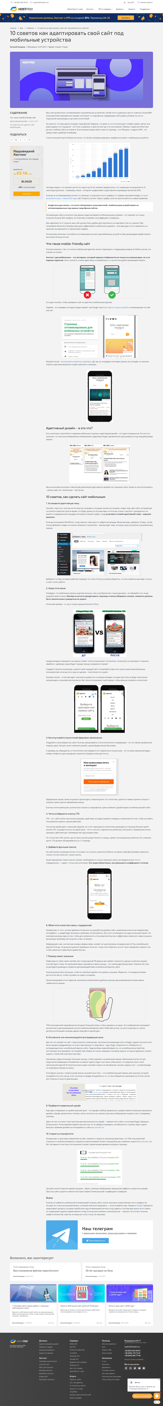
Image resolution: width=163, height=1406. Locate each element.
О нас (104, 1361)
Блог (103, 1347)
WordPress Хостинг (46, 1374)
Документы (106, 1367)
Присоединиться (97, 1240)
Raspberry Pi (74, 1365)
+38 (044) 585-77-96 (132, 1355)
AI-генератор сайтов (77, 1386)
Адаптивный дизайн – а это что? (24, 121)
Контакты (105, 1364)
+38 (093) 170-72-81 (132, 1353)
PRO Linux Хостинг (46, 1367)
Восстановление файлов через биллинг (36, 1270)
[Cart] (124, 2)
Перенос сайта (75, 1380)
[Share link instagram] (25, 139)
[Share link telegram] (16, 139)
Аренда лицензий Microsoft (80, 1395)
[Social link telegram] (143, 1368)
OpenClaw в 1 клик (75, 9)
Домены (119, 9)
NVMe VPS (73, 1344)
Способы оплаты (108, 1370)
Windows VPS (75, 1356)
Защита (131, 9)
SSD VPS (73, 1347)
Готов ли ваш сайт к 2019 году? (121, 1306)
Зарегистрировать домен (49, 1344)
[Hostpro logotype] (21, 9)
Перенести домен (46, 1347)
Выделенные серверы (78, 1362)
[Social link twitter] (135, 1368)
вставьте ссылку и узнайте (117, 307)
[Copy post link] (11, 139)
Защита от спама (76, 1389)
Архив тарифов (75, 1398)
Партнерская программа (111, 1377)
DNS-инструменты (109, 1344)
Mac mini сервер (76, 1368)
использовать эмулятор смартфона (76, 361)
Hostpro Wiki (106, 1350)
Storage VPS (74, 1359)
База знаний (107, 1353)
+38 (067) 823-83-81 (132, 1350)
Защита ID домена (46, 1353)
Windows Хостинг (45, 1370)
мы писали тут (98, 1127)
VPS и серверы (104, 9)
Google (139, 1205)
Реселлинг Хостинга (46, 1380)
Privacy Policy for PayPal (111, 1380)
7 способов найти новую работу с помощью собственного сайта (30, 1307)
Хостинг (89, 9)
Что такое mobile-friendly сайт (23, 118)
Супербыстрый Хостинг (48, 1361)
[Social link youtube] (139, 1368)
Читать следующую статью (95, 1267)
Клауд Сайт (43, 1377)
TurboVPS (73, 1353)
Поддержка (145, 9)
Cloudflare (73, 1392)
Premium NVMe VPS (77, 1350)
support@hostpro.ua (132, 1346)
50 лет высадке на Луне (99, 1270)
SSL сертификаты (76, 1383)
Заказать (126, 17)
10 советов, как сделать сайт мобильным (22, 126)
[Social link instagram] (130, 1368)
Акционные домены (46, 1350)
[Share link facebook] (20, 139)
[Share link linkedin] (29, 139)
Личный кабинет (108, 1374)
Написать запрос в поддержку (133, 1359)
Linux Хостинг (44, 1364)
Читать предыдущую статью (23, 1267)
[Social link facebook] (126, 1368)
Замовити (26, 194)
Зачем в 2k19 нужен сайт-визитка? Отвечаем (79, 1306)
